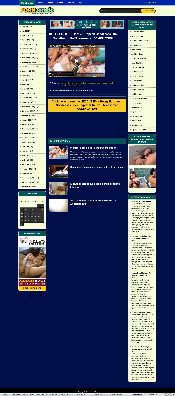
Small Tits (112, 83)
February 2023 (27, 98)
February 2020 (27, 169)
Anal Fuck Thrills (137, 32)
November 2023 (28, 58)
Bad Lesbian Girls (138, 67)
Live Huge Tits (137, 107)
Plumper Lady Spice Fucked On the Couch (93, 147)
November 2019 (28, 182)
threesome (72, 86)
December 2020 (28, 124)
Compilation (75, 83)
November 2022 (28, 111)
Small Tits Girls (137, 45)
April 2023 (25, 89)
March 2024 (26, 40)
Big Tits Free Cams (138, 130)
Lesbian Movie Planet (139, 41)
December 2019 (28, 178)
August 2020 (26, 142)
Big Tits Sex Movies (139, 99)
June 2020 (25, 151)
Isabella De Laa (69, 90)
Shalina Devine (88, 90)
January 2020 (27, 173)
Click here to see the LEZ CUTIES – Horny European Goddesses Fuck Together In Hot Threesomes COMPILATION (87, 105)
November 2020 (28, 129)
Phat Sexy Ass (136, 103)
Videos (60, 3)
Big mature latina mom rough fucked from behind (97, 167)
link (173, 364)
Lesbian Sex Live (137, 90)
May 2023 (25, 84)
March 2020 (26, 164)
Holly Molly (60, 90)
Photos (50, 3)
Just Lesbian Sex (137, 72)
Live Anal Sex (136, 125)
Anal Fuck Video (137, 81)
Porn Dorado (27, 3)
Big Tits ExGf (136, 112)
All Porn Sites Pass (138, 58)
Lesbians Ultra (136, 94)
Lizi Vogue (78, 90)
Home (40, 3)
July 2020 (25, 147)
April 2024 (25, 36)
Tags (80, 3)
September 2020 (28, 138)
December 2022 (28, 107)
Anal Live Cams (137, 54)
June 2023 (25, 80)
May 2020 (25, 156)
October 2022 (27, 116)
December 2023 (28, 53)
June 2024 (25, 27)
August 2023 (26, 71)
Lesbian (83, 83)
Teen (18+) (64, 86)
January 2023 (27, 102)
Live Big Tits (136, 121)
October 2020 (27, 133)
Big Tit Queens (137, 76)
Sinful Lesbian (136, 116)
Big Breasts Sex (137, 85)
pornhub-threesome (94, 83)
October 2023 (27, 62)
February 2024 (27, 44)
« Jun (21, 228)
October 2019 (27, 187)
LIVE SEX (150, 3)
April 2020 (25, 160)
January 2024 (27, 49)
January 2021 (27, 120)
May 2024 (25, 31)
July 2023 (25, 76)
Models (71, 3)
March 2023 (26, 93)
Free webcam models (143, 197)
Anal (62, 83)
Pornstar (104, 83)
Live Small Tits (137, 36)
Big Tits (67, 83)
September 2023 (28, 67)
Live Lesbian (136, 50)
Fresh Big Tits (136, 63)
